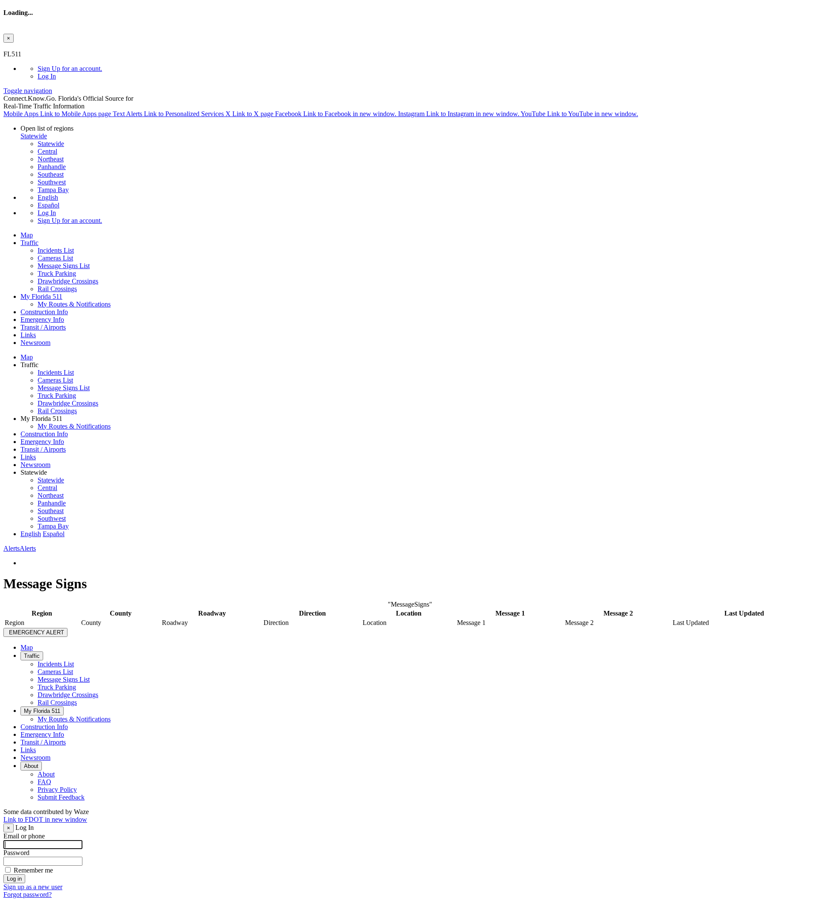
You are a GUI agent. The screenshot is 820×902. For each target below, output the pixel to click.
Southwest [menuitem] (52, 182)
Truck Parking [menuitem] (57, 273)
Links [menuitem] (28, 335)
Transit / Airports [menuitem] (43, 327)
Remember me (33, 870)
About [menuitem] (31, 766)
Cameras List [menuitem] (55, 258)
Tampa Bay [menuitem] (53, 189)
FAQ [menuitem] (44, 781)
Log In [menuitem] (47, 76)
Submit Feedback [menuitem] (61, 797)
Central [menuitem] (47, 151)
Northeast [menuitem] (51, 159)
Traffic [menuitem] (29, 242)
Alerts (19, 548)
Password (16, 852)
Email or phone (24, 836)
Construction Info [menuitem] (44, 311)
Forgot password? (27, 894)
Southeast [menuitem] (51, 174)
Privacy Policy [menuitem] (57, 789)
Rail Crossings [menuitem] (57, 288)
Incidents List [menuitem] (56, 250)
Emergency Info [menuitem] (42, 319)
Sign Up (70, 68)
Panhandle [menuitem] (52, 166)
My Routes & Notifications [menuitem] (74, 304)
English (48, 197)
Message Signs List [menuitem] (64, 265)
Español (48, 205)
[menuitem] (427, 69)
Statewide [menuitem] (51, 143)
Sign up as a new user (32, 886)
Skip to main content (31, 46)
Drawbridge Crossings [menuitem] (68, 281)
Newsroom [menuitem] (35, 342)
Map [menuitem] (26, 235)
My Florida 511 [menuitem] (41, 296)
